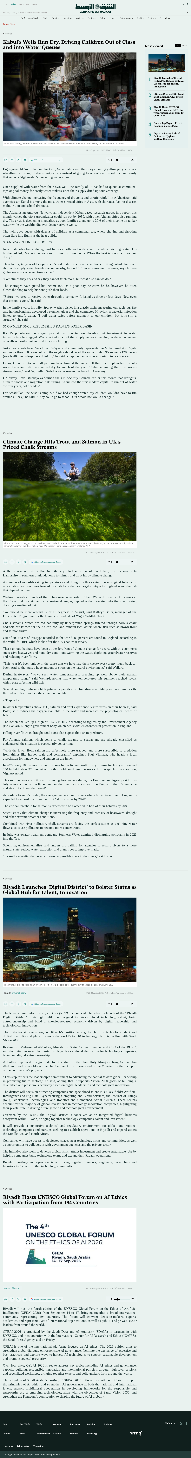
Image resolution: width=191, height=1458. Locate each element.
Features (152, 18)
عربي (5, 4)
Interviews (68, 18)
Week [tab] (184, 46)
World (45, 18)
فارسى (34, 4)
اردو (27, 4)
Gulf (23, 18)
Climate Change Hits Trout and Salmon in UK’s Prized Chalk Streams (169, 97)
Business (92, 18)
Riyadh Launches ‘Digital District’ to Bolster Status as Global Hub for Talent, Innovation (70, 890)
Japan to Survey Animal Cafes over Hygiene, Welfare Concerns (167, 136)
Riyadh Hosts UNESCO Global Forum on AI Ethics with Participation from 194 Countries (65, 1200)
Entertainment (127, 18)
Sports (113, 18)
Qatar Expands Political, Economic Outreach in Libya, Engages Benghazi (54, 24)
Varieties (80, 18)
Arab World (33, 18)
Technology (165, 18)
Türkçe (21, 4)
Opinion (55, 18)
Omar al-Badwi (19, 992)
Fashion (140, 18)
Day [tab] (177, 46)
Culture (103, 18)
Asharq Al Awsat (12, 1288)
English (13, 4)
